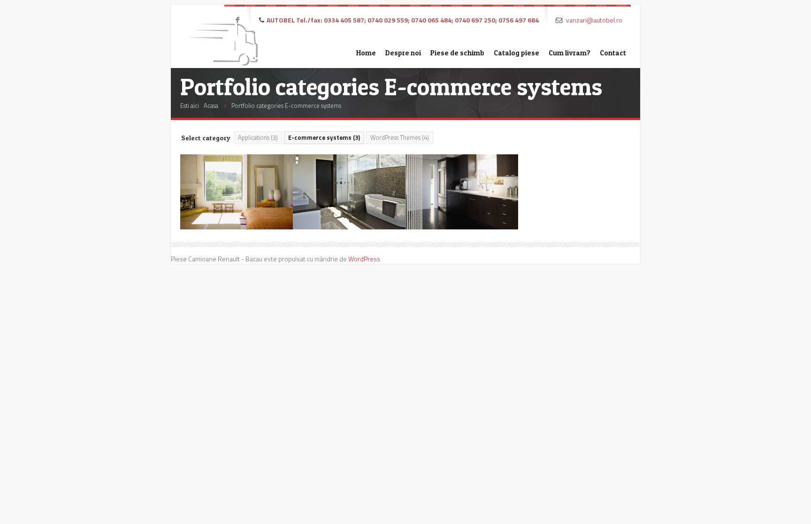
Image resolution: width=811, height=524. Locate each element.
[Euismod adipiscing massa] (462, 191)
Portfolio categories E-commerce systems (286, 105)
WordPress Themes (399, 137)
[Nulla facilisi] (236, 191)
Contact (613, 52)
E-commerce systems (324, 137)
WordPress (364, 259)
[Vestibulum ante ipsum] (349, 191)
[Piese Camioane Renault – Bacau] (222, 36)
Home (366, 52)
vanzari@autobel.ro (594, 20)
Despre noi (403, 52)
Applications (258, 137)
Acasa (211, 105)
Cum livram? (569, 52)
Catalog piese (516, 52)
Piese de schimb (457, 52)
